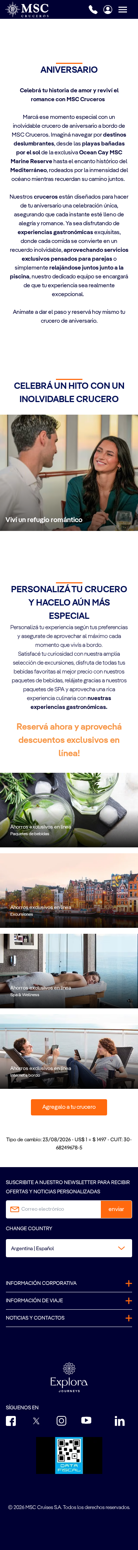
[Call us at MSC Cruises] (93, 9)
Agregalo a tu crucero (69, 1107)
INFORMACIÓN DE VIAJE (34, 1300)
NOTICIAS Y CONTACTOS (35, 1318)
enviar (116, 1210)
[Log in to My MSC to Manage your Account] (107, 9)
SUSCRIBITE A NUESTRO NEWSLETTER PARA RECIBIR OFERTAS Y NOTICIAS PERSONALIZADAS (68, 1187)
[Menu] (128, 9)
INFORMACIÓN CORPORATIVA (41, 1283)
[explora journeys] (69, 1377)
